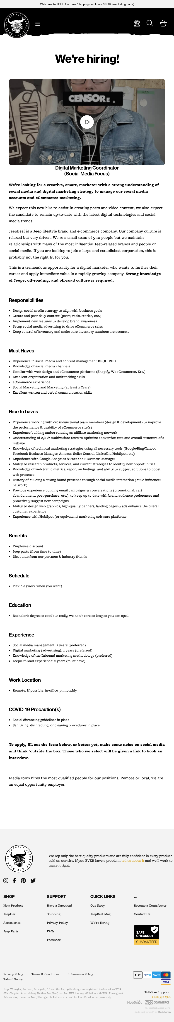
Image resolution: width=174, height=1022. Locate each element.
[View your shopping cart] (163, 24)
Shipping (53, 914)
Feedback (54, 940)
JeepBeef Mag (100, 914)
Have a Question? (59, 905)
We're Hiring (99, 923)
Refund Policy (13, 979)
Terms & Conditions (45, 974)
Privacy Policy (57, 923)
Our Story (97, 905)
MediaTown (164, 1012)
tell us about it (132, 860)
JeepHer (9, 914)
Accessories (12, 923)
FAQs (51, 931)
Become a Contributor (150, 905)
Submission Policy (80, 974)
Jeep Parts (11, 931)
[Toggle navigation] (37, 22)
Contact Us (142, 914)
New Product (13, 905)
